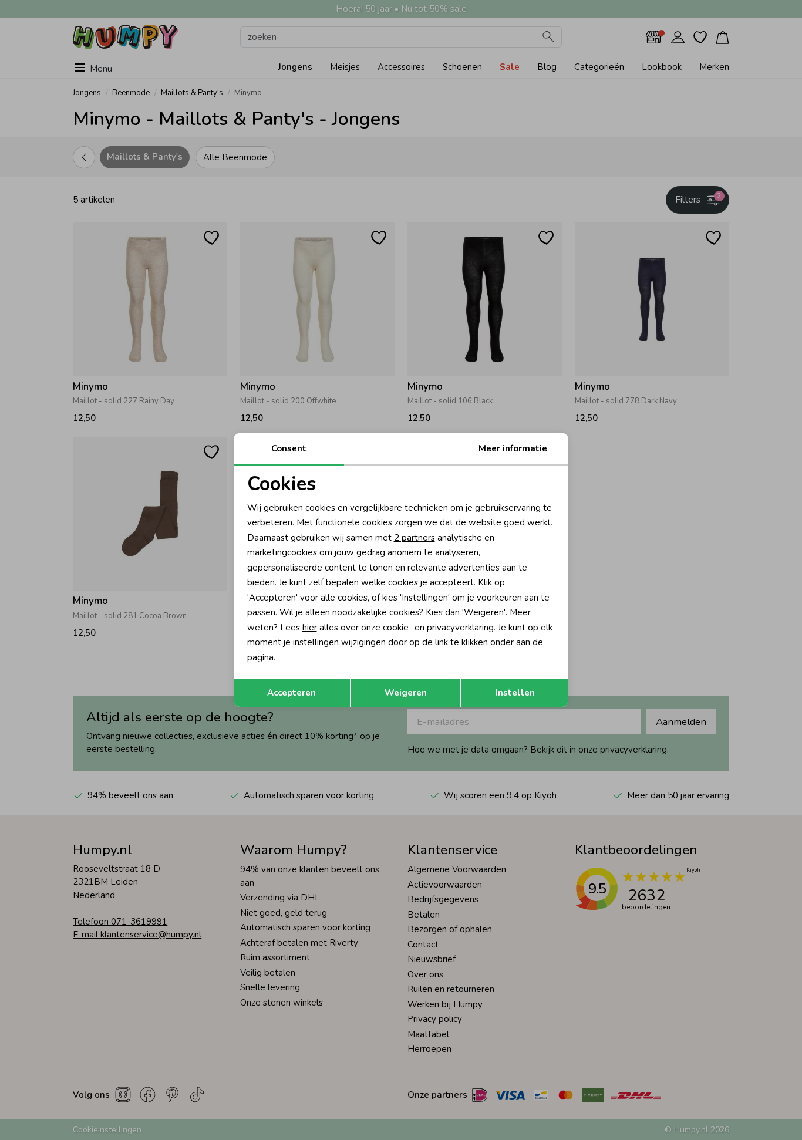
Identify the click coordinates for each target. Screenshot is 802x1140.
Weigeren (406, 693)
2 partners (414, 538)
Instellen (515, 693)
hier (309, 627)
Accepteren (291, 693)
